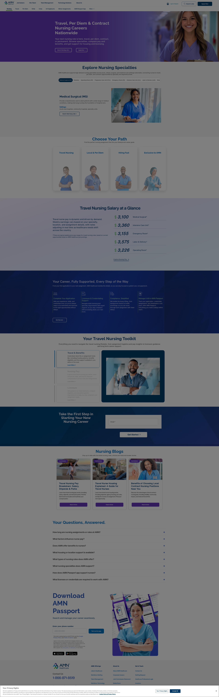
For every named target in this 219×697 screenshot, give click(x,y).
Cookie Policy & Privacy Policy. (107, 694)
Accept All (175, 691)
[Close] (216, 691)
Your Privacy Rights (162, 691)
